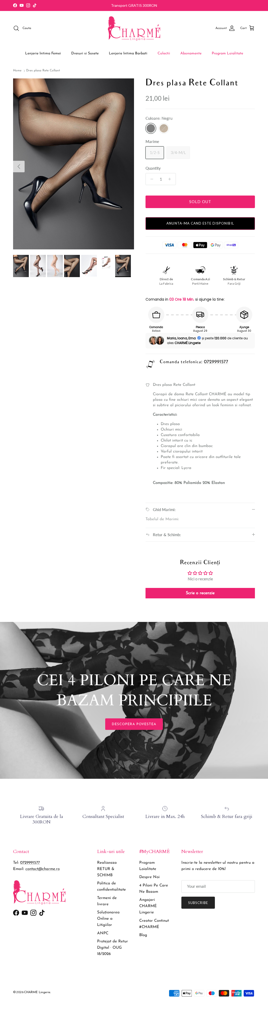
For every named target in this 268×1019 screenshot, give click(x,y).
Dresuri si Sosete (85, 53)
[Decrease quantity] (150, 179)
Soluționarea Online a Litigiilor (108, 919)
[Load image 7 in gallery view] (73, 164)
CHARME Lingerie (37, 992)
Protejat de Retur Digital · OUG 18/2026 (112, 948)
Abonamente (191, 53)
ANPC (102, 933)
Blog (143, 935)
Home (17, 70)
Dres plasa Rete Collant (43, 70)
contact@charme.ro (42, 869)
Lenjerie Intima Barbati (128, 53)
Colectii (164, 53)
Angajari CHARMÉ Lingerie (148, 906)
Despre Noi (149, 877)
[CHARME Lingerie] (134, 28)
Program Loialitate (227, 53)
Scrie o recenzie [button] (200, 593)
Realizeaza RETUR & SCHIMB (107, 869)
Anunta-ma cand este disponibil (200, 223)
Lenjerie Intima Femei (43, 53)
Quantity (153, 168)
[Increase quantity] (171, 179)
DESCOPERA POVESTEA (134, 724)
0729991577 (216, 361)
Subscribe (198, 903)
